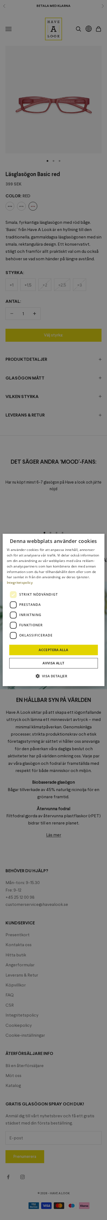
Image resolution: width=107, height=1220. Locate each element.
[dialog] (54, 610)
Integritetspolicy (20, 582)
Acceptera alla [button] (53, 650)
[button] (53, 676)
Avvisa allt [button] (53, 663)
